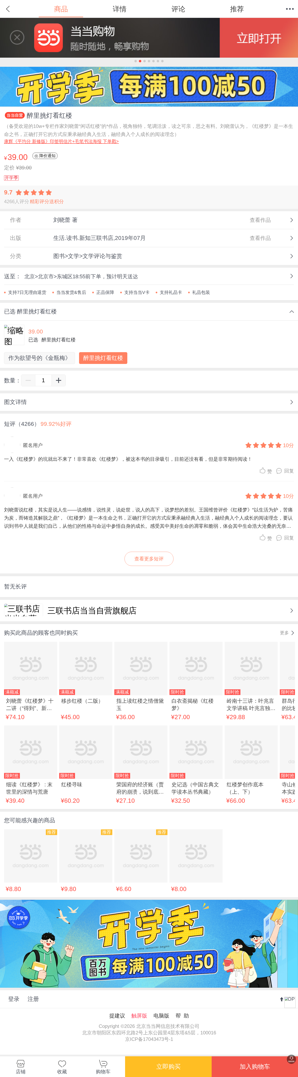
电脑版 (161, 1016)
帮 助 (182, 1016)
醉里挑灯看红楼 (103, 358)
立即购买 (168, 1066)
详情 (119, 9)
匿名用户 (33, 445)
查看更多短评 (149, 558)
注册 (33, 999)
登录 (13, 999)
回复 (289, 471)
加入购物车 (255, 1066)
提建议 (117, 1016)
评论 (178, 9)
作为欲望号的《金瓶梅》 (39, 358)
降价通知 (47, 155)
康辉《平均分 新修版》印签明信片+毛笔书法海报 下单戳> (61, 141)
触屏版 (139, 1016)
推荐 (237, 9)
